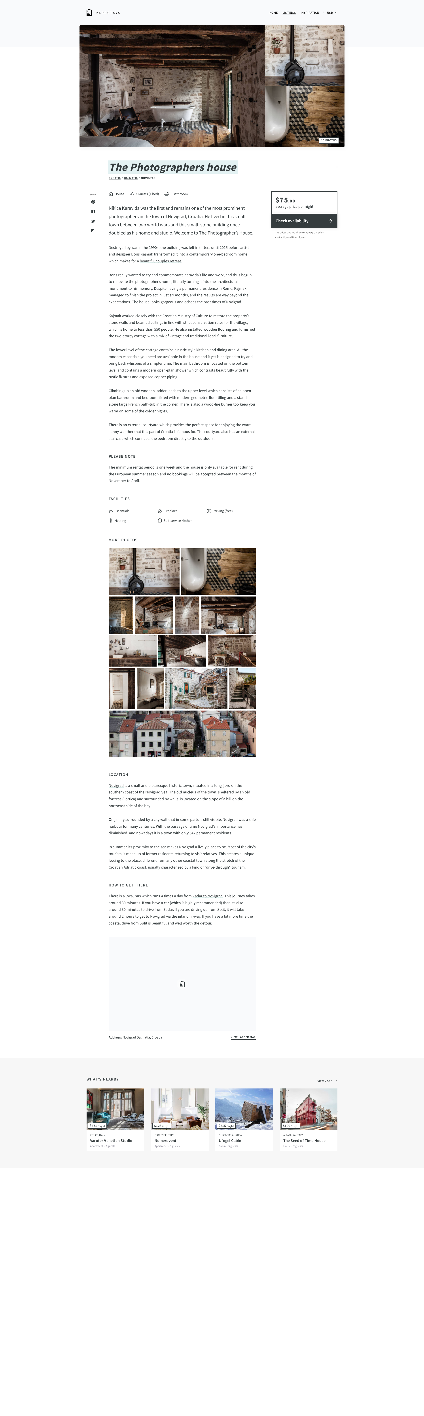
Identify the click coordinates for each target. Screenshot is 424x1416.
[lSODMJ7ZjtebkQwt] (144, 571)
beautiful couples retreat (160, 260)
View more (325, 1081)
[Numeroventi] (180, 1109)
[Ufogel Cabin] (244, 1109)
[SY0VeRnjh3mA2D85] (232, 651)
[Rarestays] (103, 12)
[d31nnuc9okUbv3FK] (242, 688)
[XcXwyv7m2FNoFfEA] (218, 571)
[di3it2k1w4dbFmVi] (122, 688)
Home (273, 13)
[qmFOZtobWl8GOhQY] (182, 734)
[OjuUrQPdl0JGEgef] (133, 651)
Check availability (292, 220)
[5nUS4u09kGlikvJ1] (196, 688)
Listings (289, 13)
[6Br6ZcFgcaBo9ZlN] (154, 615)
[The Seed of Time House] (308, 1109)
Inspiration (310, 13)
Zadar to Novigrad (208, 895)
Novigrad (116, 785)
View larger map (243, 1037)
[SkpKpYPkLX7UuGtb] (121, 615)
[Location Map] (182, 984)
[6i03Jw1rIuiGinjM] (150, 688)
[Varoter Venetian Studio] (115, 1109)
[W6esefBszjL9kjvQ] (182, 651)
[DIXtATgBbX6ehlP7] (187, 615)
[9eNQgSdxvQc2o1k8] (228, 615)
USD (330, 13)
